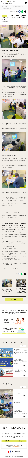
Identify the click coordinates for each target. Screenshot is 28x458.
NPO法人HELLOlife (15, 446)
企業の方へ (7, 441)
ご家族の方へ (20, 441)
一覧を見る (23, 345)
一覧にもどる (14, 299)
